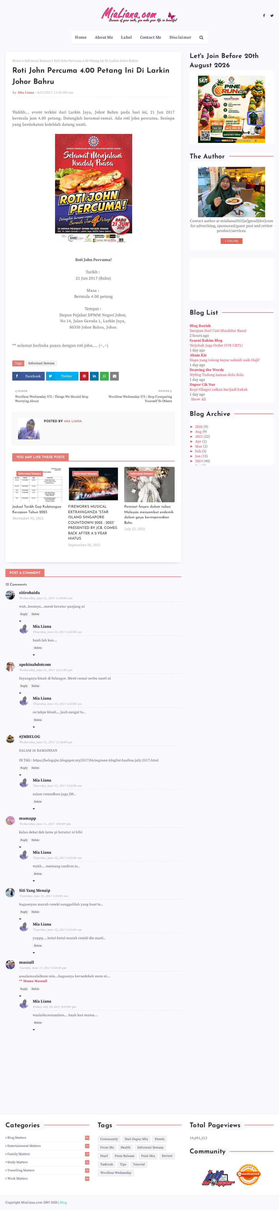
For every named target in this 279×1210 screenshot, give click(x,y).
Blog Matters (48, 1138)
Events (159, 1139)
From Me (107, 1147)
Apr (198, 441)
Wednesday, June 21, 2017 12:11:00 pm (45, 670)
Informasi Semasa (38, 61)
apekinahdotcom (35, 664)
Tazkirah (106, 1164)
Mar (199, 446)
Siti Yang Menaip (34, 890)
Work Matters (48, 1179)
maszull (26, 962)
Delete (35, 614)
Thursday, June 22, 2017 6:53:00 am (57, 930)
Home (16, 61)
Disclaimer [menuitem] (180, 37)
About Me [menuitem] (104, 37)
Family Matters (48, 1154)
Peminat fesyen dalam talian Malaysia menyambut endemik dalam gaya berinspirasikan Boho (148, 515)
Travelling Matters (48, 1170)
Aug (198, 431)
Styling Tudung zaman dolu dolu (217, 374)
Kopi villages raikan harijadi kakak (219, 389)
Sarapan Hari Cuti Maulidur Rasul (218, 330)
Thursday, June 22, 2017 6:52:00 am (57, 632)
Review (167, 1156)
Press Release (124, 1156)
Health (126, 1147)
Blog (63, 1202)
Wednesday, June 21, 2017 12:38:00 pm (45, 742)
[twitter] (271, 15)
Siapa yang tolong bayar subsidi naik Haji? (225, 360)
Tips (123, 1164)
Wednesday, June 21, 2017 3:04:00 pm (45, 824)
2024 (199, 461)
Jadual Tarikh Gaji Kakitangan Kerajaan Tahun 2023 (36, 509)
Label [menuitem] (126, 37)
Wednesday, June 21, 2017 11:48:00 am (45, 598)
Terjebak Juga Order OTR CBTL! (216, 345)
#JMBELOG (29, 736)
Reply (24, 614)
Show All (198, 399)
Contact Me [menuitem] (151, 37)
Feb (198, 451)
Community (109, 1139)
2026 (199, 426)
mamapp (27, 818)
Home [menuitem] (81, 37)
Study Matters (48, 1162)
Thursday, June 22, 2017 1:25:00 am (43, 896)
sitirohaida (29, 592)
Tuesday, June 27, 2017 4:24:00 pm (42, 968)
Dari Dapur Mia (136, 1139)
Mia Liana (26, 92)
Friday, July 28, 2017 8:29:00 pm (54, 1007)
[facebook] (264, 15)
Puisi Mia (148, 1156)
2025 (199, 436)
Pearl (104, 1156)
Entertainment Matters (48, 1146)
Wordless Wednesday (115, 1173)
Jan (198, 456)
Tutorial (139, 1164)
